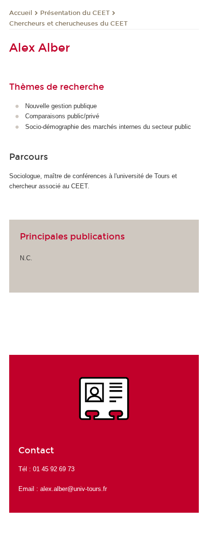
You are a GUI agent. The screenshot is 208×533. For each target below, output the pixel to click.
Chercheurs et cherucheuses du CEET (68, 24)
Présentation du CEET (75, 13)
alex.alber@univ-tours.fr (73, 488)
